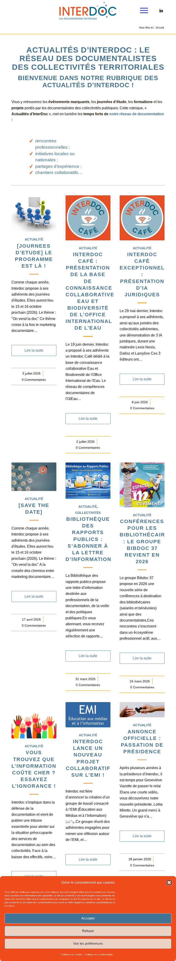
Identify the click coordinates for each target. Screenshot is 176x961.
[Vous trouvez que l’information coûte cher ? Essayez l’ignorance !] (33, 720)
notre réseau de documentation (136, 114)
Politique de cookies (71, 954)
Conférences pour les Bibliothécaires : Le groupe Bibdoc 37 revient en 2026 (146, 541)
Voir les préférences (88, 943)
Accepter (88, 918)
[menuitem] (141, 10)
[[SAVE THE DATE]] (33, 476)
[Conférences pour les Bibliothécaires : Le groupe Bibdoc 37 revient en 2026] (142, 484)
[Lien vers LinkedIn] (161, 10)
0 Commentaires (34, 379)
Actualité (34, 239)
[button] (169, 882)
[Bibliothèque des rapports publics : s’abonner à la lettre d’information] (88, 480)
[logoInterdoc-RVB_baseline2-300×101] (87, 10)
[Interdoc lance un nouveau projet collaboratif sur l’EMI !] (88, 714)
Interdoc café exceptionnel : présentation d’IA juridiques (142, 274)
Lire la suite (34, 350)
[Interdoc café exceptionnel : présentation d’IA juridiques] (142, 217)
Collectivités (88, 513)
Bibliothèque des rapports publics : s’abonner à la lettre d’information (88, 539)
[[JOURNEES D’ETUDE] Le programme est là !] (33, 213)
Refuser (88, 931)
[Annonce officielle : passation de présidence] (142, 709)
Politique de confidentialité (99, 954)
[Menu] (141, 10)
